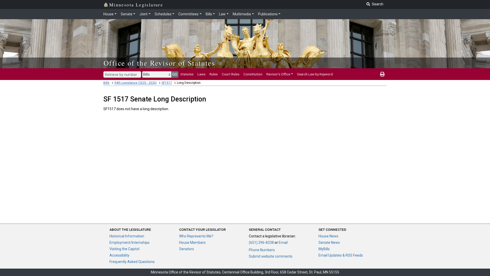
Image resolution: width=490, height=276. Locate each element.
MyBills (324, 249)
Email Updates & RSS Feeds (340, 255)
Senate (126, 14)
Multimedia (242, 14)
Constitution (252, 74)
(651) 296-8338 (261, 242)
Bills (209, 14)
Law (222, 14)
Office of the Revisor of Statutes (159, 63)
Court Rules (230, 74)
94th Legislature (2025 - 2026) (135, 83)
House (108, 14)
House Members (192, 242)
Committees (188, 14)
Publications (268, 14)
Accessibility (119, 255)
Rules (214, 74)
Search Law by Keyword (315, 74)
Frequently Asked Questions (132, 262)
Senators (186, 249)
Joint (143, 14)
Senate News (329, 242)
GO (174, 74)
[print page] (382, 74)
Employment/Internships (129, 242)
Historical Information (126, 236)
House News (328, 236)
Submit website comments (270, 256)
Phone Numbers (262, 250)
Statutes (186, 74)
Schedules (163, 14)
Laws (201, 74)
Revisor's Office (278, 74)
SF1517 (167, 83)
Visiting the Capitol (124, 249)
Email (283, 242)
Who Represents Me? (196, 236)
